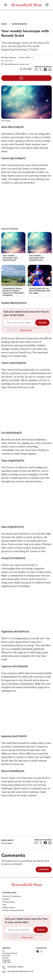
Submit (42, 322)
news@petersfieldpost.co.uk (20, 971)
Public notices (8, 907)
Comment (43, 869)
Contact (5, 899)
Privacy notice (26, 330)
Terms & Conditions (11, 896)
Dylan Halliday (10, 57)
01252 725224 (16, 967)
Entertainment (19, 24)
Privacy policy (8, 902)
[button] (5, 5)
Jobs (4, 904)
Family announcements (13, 910)
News (4, 24)
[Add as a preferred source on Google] (26, 69)
